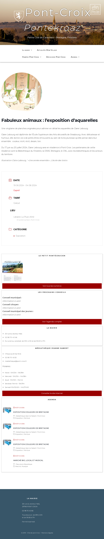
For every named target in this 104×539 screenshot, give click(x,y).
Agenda (74, 57)
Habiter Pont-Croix (30, 57)
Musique (25, 466)
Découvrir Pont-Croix (56, 57)
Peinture (27, 418)
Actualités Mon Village (47, 50)
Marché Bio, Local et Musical (28, 460)
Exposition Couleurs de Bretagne (31, 412)
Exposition (20, 236)
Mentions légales (47, 533)
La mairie (26, 50)
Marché (18, 466)
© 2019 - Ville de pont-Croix (30, 533)
